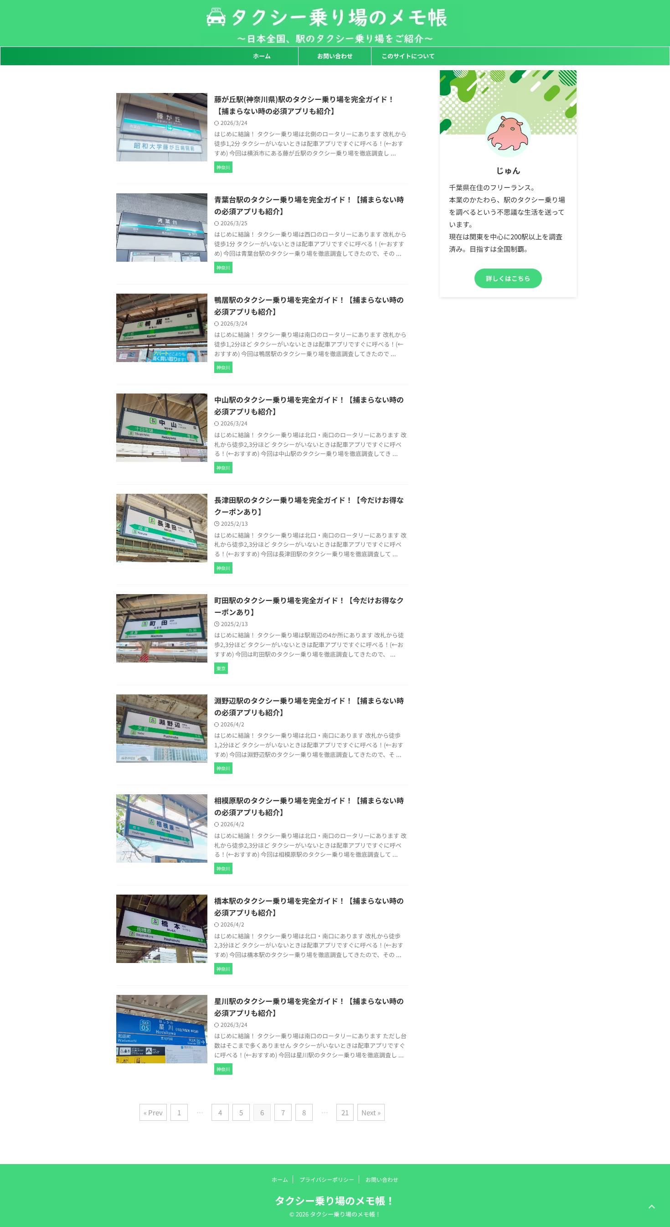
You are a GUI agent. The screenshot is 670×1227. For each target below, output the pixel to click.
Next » (371, 1112)
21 (345, 1112)
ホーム (262, 56)
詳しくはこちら (508, 278)
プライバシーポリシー (326, 1179)
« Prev (153, 1112)
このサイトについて (408, 56)
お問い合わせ (335, 56)
